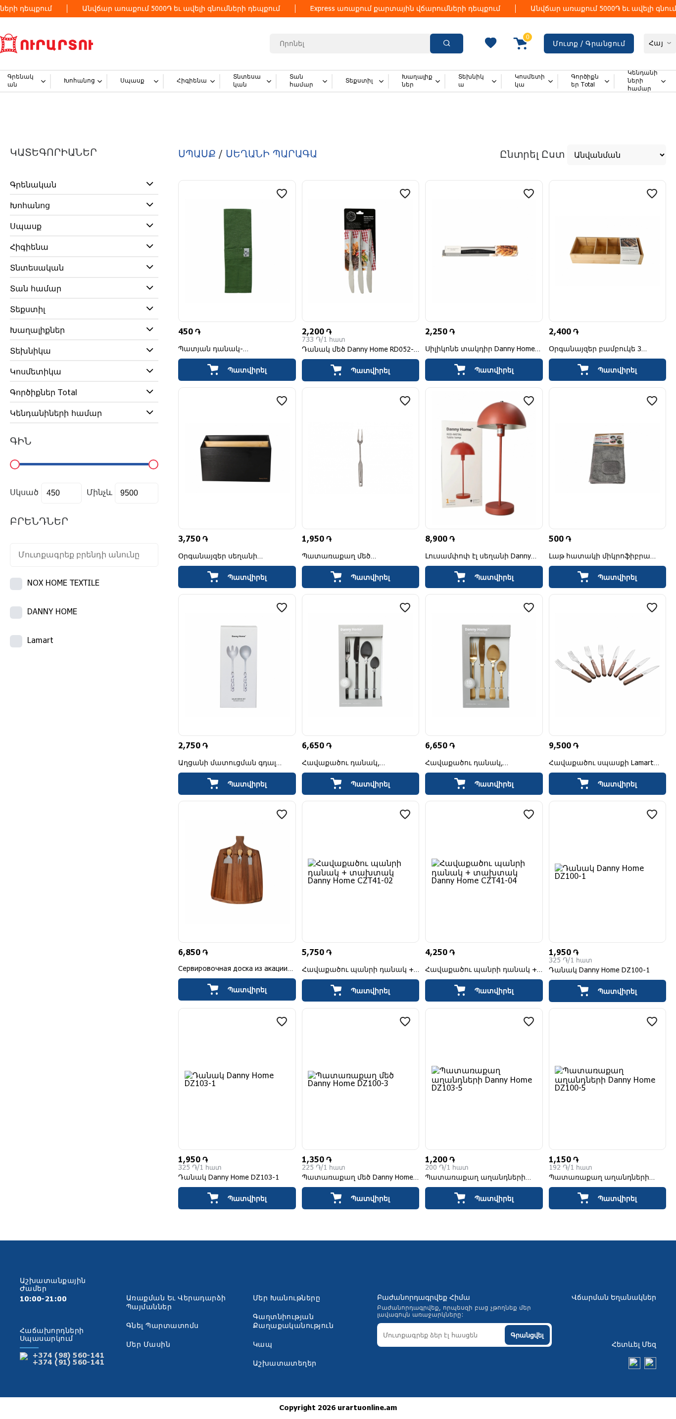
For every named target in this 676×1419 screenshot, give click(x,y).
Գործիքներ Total (585, 81)
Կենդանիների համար (643, 81)
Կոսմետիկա (530, 81)
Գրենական (20, 81)
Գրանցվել (527, 1335)
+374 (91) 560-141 (68, 1362)
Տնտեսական (247, 81)
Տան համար (301, 81)
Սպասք (132, 81)
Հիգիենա (192, 81)
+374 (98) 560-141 (68, 1355)
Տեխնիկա (471, 81)
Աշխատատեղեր (285, 1363)
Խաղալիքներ (417, 81)
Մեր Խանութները (287, 1298)
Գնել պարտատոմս (162, 1326)
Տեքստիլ (359, 81)
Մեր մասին (148, 1344)
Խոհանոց (79, 81)
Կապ (262, 1344)
